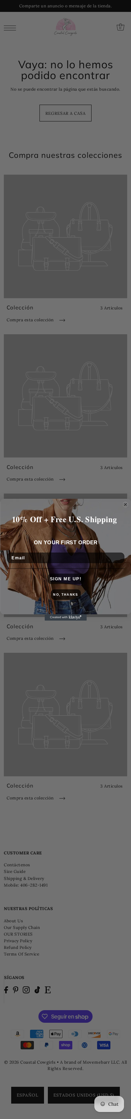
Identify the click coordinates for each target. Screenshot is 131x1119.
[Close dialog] (125, 504)
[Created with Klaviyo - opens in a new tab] (66, 617)
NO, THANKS (65, 594)
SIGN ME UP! (65, 578)
